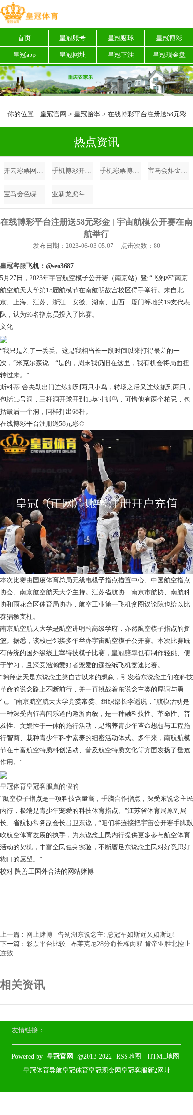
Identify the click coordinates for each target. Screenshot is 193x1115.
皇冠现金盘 (169, 54)
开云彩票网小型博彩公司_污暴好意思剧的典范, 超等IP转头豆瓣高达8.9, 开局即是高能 (24, 170)
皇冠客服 (134, 1070)
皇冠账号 (72, 38)
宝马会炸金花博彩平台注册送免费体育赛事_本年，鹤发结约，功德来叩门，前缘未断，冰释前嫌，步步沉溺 (168, 170)
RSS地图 (128, 1056)
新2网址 (159, 1070)
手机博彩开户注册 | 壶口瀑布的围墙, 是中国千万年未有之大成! (72, 170)
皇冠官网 (53, 114)
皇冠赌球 (121, 38)
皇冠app (24, 54)
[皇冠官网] (29, 14)
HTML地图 (163, 1056)
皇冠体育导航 (42, 1070)
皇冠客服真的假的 (52, 786)
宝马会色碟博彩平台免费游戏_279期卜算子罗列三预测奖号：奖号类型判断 (24, 194)
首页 (24, 38)
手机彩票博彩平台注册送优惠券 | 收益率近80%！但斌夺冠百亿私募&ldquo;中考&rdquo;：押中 (120, 170)
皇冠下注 (121, 54)
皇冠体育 (13, 786)
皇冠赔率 (87, 114)
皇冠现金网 (105, 1070)
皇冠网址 (72, 54)
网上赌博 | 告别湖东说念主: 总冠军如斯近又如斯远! (100, 934)
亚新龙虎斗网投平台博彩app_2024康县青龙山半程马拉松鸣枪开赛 (72, 194)
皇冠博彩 (169, 38)
